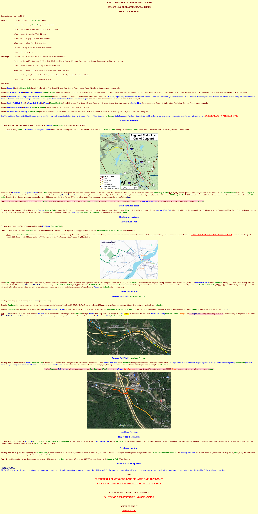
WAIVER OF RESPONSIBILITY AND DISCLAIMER (129, 497)
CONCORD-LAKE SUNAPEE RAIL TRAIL (221, 116)
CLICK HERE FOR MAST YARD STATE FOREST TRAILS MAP (129, 484)
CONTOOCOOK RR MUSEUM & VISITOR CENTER (211, 235)
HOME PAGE (129, 510)
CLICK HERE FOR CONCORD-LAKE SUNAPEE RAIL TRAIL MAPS (129, 479)
